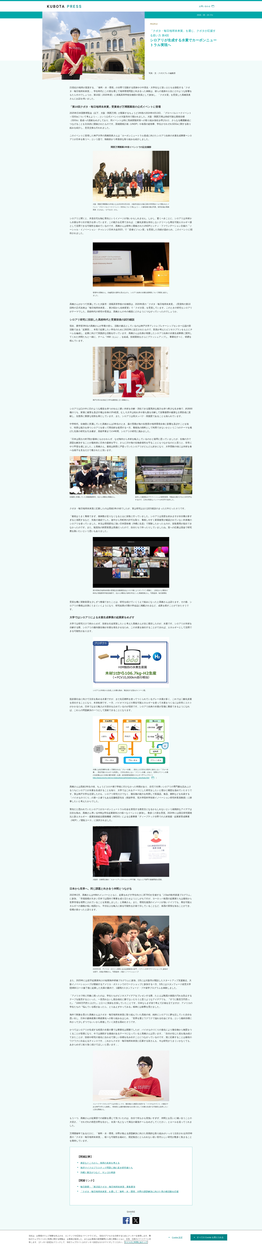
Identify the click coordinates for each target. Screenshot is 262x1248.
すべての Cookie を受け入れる (210, 1237)
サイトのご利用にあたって (136, 1242)
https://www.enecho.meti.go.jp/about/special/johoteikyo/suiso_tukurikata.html (121, 778)
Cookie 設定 (177, 1237)
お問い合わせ (204, 6)
